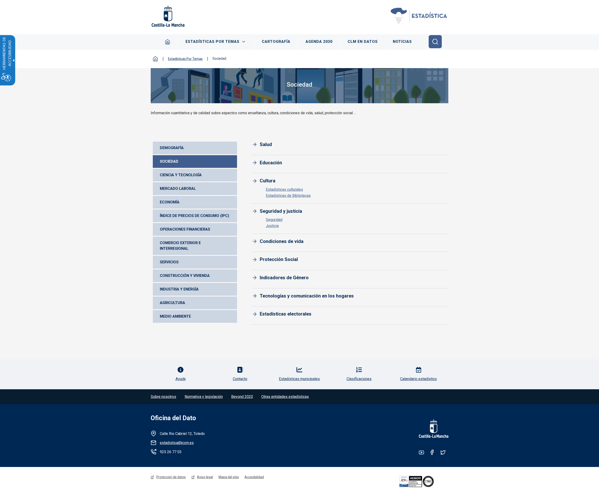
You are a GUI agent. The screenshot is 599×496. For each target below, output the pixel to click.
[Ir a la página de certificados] (423, 481)
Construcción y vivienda (185, 275)
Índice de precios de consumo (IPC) (194, 215)
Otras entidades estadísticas (285, 396)
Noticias (402, 41)
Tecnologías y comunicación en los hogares (307, 296)
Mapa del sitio (229, 477)
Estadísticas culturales (284, 189)
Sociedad (169, 161)
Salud (266, 144)
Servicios (169, 262)
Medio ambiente (175, 316)
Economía (169, 202)
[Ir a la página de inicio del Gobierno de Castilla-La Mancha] (167, 16)
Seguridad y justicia (281, 211)
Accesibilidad (254, 477)
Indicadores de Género (284, 277)
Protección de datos (171, 477)
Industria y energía (179, 289)
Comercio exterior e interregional (181, 246)
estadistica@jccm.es (177, 443)
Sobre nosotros (163, 396)
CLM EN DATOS (363, 41)
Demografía (172, 148)
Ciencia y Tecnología (181, 175)
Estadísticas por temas (212, 41)
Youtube (421, 452)
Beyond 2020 (242, 396)
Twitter (443, 452)
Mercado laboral (178, 188)
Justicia (272, 226)
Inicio (167, 41)
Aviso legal (205, 477)
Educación (271, 162)
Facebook (432, 452)
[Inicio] (419, 16)
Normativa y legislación (204, 396)
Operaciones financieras (185, 229)
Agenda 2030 (319, 41)
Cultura (267, 181)
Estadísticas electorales (285, 314)
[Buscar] (435, 41)
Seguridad (274, 219)
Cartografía (276, 41)
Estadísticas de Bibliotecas (288, 195)
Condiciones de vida (281, 241)
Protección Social (279, 259)
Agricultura (172, 303)
